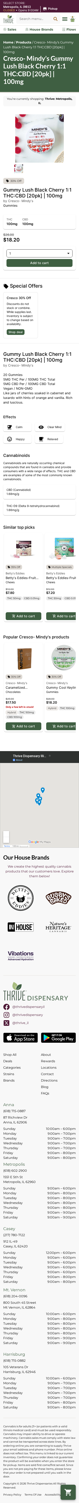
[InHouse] (21, 927)
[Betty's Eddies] (21, 898)
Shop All (9, 1055)
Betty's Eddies (15, 573)
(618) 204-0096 (15, 1296)
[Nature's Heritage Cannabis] (59, 927)
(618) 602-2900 (15, 1171)
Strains (8, 1074)
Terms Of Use (33, 1494)
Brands (9, 1080)
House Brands (41, 29)
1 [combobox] (10, 253)
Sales (11, 29)
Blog (44, 1087)
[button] (31, 8)
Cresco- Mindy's (16, 683)
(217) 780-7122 (14, 1235)
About (46, 1055)
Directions (49, 1080)
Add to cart (39, 263)
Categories (12, 1067)
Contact (47, 1074)
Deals (7, 1061)
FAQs (45, 1093)
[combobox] (33, 19)
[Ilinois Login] (72, 19)
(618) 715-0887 (14, 1111)
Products (23, 42)
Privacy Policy (12, 1494)
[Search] (55, 19)
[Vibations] (21, 956)
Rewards (48, 1061)
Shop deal (16, 332)
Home (8, 42)
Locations (49, 1067)
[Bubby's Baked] (59, 898)
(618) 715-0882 (14, 1361)
